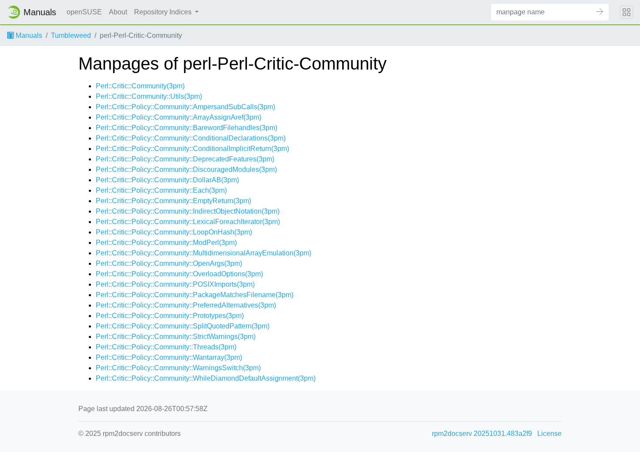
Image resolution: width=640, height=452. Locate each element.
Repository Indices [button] (163, 12)
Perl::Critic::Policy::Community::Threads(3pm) (166, 347)
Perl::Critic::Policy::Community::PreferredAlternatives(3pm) (186, 305)
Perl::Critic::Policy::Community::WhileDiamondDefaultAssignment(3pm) (206, 378)
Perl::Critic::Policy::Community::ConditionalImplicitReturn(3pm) (192, 148)
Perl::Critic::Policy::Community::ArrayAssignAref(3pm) (178, 117)
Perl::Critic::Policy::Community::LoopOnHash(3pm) (174, 232)
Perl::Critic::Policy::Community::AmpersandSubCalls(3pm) (185, 106)
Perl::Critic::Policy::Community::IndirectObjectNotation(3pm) (188, 211)
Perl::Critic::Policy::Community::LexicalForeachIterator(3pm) (188, 221)
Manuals (28, 35)
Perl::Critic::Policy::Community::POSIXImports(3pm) (175, 284)
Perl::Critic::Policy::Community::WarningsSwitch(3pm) (178, 368)
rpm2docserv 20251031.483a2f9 (482, 433)
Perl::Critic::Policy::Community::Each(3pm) (161, 190)
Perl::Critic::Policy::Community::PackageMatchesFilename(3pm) (194, 294)
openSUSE (84, 12)
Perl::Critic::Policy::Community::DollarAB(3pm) (167, 180)
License (549, 433)
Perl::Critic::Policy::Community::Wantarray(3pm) (169, 357)
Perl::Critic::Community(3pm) (140, 86)
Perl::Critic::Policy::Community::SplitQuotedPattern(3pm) (182, 326)
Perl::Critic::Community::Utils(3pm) (149, 96)
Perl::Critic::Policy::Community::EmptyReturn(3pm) (173, 200)
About (118, 12)
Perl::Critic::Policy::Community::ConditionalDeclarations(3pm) (191, 138)
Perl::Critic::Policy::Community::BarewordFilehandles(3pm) (186, 127)
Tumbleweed (71, 35)
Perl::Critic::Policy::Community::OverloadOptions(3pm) (179, 274)
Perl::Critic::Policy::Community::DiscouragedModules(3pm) (186, 169)
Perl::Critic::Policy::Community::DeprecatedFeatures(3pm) (185, 159)
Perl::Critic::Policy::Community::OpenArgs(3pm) (169, 263)
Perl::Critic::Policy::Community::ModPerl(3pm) (166, 242)
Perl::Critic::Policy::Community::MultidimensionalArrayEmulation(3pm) (203, 253)
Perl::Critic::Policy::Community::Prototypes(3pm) (170, 315)
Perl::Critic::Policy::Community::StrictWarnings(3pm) (176, 336)
